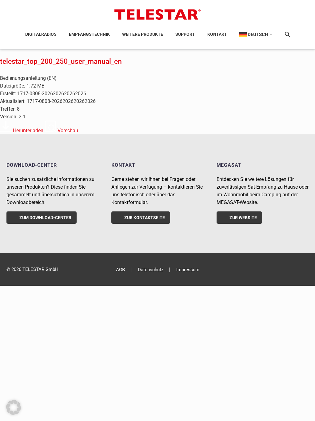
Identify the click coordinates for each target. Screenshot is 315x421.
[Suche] (286, 34)
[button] (13, 407)
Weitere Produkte (142, 34)
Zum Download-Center (41, 218)
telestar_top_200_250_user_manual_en (61, 61)
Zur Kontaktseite (141, 218)
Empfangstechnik (89, 34)
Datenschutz (150, 270)
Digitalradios (41, 34)
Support (185, 34)
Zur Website (239, 218)
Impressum (187, 270)
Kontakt (217, 34)
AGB (120, 270)
